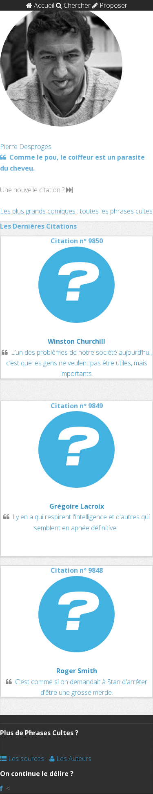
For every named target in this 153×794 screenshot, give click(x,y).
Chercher (76, 5)
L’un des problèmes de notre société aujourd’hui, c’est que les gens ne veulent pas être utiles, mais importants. (79, 363)
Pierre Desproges (25, 146)
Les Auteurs (73, 758)
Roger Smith (76, 670)
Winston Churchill (76, 341)
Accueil (43, 5)
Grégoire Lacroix (76, 506)
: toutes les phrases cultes (76, 211)
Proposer (112, 5)
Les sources (25, 758)
